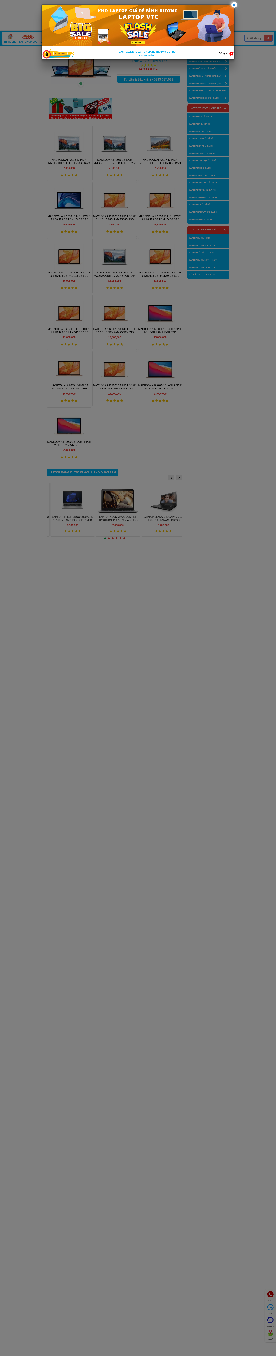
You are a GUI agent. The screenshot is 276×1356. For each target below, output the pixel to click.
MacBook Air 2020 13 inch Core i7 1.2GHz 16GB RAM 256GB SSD (114, 387)
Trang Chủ (10, 42)
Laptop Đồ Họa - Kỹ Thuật (202, 69)
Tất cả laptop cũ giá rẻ (202, 275)
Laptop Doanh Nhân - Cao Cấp (205, 76)
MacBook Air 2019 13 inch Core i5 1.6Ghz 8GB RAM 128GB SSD (69, 274)
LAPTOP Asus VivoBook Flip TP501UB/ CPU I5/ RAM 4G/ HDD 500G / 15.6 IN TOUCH (114, 520)
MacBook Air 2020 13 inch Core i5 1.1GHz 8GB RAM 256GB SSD (114, 331)
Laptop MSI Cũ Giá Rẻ (200, 168)
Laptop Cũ (46, 42)
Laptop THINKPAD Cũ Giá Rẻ (203, 197)
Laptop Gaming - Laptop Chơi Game (207, 91)
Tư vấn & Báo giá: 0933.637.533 (148, 79)
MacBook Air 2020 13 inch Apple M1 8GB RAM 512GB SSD (69, 443)
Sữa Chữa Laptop (125, 42)
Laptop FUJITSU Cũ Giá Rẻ (202, 190)
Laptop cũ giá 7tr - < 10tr (202, 253)
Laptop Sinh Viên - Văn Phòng (204, 61)
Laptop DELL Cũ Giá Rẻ (201, 117)
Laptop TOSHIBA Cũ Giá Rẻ (202, 175)
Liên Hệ (159, 42)
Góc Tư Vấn (145, 42)
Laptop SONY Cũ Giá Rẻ (201, 146)
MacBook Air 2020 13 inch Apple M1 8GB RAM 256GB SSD (160, 387)
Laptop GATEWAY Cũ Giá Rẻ (203, 212)
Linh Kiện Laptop (102, 42)
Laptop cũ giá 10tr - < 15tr (203, 260)
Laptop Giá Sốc (28, 42)
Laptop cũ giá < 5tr (199, 238)
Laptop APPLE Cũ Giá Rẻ (201, 219)
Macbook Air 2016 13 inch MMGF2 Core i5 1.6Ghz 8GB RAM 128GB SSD (69, 162)
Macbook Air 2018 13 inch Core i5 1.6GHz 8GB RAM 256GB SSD (69, 218)
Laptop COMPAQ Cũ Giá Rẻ (202, 161)
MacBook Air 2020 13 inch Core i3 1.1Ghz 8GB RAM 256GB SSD (114, 218)
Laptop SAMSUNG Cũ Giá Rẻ (203, 183)
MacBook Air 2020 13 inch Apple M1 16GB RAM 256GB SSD (160, 331)
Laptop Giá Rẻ (81, 42)
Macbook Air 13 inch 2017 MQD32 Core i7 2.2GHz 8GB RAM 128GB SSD (114, 274)
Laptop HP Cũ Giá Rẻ (199, 124)
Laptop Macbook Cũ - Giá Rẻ (204, 98)
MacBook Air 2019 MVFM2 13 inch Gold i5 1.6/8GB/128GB (69, 387)
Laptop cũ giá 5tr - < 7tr (202, 245)
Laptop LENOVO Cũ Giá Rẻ (202, 153)
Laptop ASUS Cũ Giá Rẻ (201, 131)
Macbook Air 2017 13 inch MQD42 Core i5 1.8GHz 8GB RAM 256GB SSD (160, 162)
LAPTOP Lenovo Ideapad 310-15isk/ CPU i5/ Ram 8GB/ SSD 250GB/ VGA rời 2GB (160, 520)
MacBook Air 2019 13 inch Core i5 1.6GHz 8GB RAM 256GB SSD (160, 274)
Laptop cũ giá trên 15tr (202, 267)
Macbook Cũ (63, 42)
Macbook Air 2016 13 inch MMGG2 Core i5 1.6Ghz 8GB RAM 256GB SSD (115, 162)
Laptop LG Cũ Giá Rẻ (199, 205)
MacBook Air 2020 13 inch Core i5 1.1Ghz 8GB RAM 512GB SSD (69, 331)
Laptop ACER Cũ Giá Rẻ (201, 139)
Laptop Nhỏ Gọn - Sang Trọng (205, 83)
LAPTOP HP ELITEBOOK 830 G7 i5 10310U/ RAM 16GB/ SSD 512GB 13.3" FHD (69, 520)
